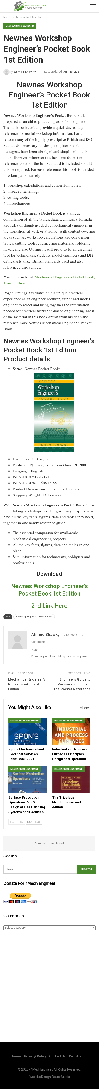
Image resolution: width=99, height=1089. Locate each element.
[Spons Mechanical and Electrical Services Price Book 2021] (27, 731)
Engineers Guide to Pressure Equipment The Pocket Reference (72, 684)
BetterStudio (61, 1077)
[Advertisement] (49, 986)
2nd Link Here (49, 605)
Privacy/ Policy (35, 1056)
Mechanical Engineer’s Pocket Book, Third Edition (26, 684)
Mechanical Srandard (20, 26)
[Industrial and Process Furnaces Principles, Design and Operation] (71, 731)
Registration (78, 1056)
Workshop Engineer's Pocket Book (34, 616)
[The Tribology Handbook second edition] (71, 779)
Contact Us (57, 1056)
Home (16, 1056)
